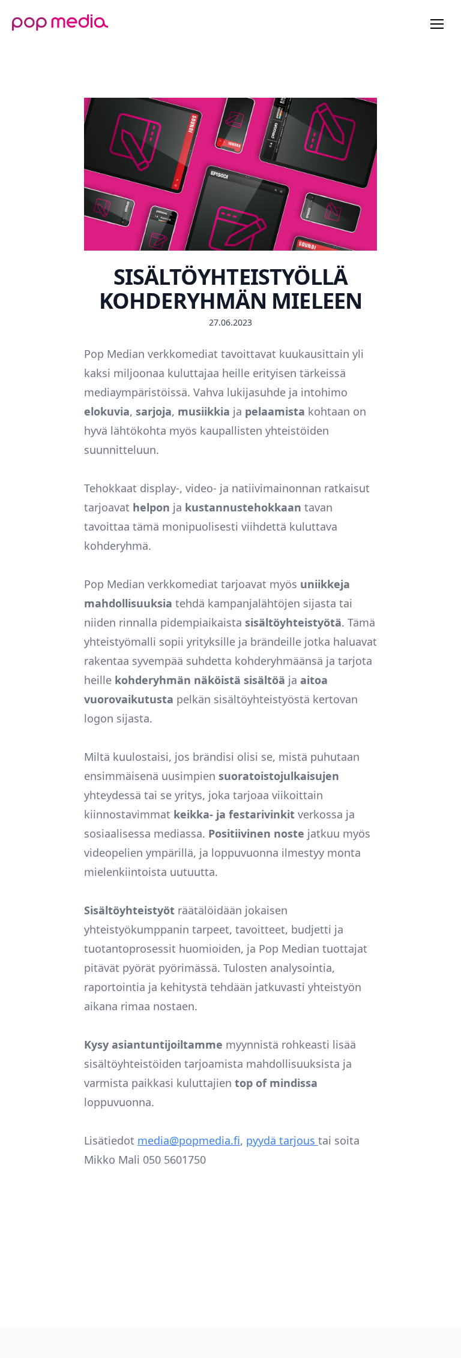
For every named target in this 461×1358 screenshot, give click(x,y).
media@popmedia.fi (188, 1140)
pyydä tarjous (282, 1140)
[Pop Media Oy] (60, 22)
